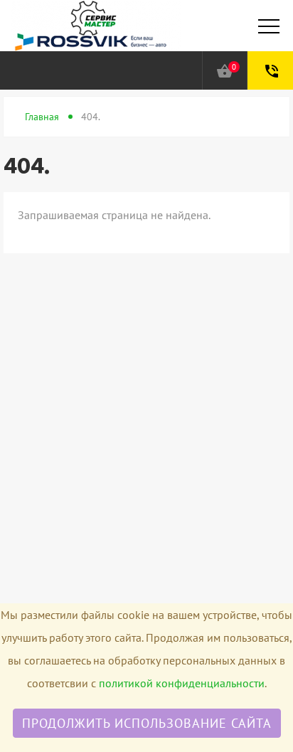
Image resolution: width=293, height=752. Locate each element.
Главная (42, 116)
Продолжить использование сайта (147, 723)
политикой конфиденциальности (182, 683)
